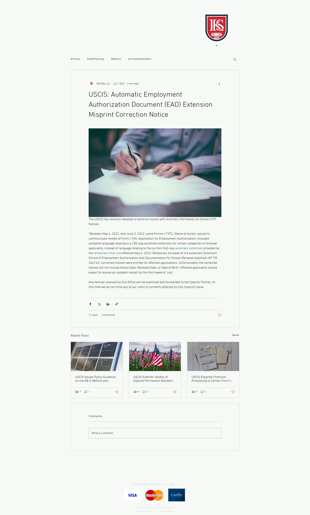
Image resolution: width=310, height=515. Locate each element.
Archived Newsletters (139, 59)
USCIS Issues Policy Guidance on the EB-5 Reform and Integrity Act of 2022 (95, 379)
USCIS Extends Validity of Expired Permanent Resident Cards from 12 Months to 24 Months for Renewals (153, 379)
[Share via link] (116, 304)
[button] (234, 59)
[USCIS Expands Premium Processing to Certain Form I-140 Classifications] (213, 356)
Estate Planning (95, 59)
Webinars (116, 59)
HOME (83, 20)
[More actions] (219, 84)
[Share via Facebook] (90, 304)
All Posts (75, 59)
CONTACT (87, 29)
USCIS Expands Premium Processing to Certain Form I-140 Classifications (212, 379)
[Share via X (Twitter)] (99, 304)
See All (235, 335)
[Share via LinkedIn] (108, 304)
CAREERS (86, 39)
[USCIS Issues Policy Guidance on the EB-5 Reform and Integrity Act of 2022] (97, 356)
